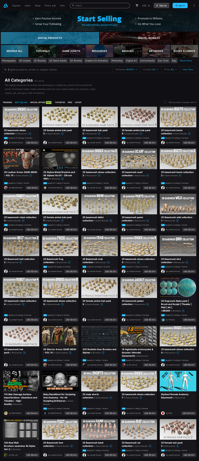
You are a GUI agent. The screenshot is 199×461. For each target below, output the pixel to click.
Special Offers (40, 102)
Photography (9, 60)
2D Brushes (76, 60)
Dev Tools (163, 60)
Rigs (174, 60)
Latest (78, 102)
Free (70, 102)
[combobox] (100, 5)
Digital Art (131, 60)
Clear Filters (188, 69)
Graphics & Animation (96, 60)
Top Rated (60, 102)
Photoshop (117, 60)
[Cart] (137, 5)
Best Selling (21, 102)
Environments (147, 60)
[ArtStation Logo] (5, 5)
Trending (7, 102)
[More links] (194, 5)
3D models (24, 60)
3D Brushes (40, 60)
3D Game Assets (58, 60)
